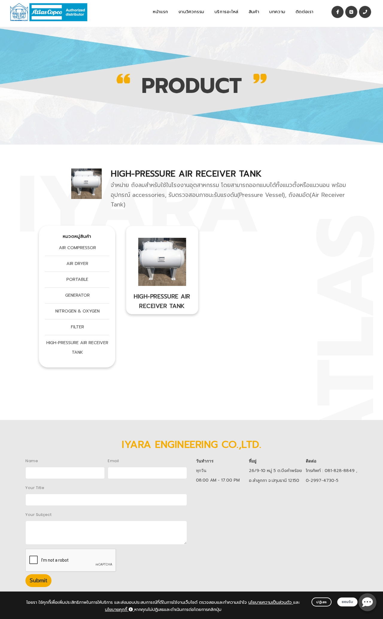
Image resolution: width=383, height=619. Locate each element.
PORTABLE (77, 279)
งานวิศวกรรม (191, 12)
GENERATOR (77, 295)
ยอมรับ (347, 601)
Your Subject (38, 514)
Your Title (34, 488)
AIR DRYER (77, 264)
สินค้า (254, 12)
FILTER (77, 327)
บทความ (277, 12)
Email (113, 461)
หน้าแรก (160, 12)
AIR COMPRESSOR (77, 248)
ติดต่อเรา (305, 12)
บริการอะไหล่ (226, 12)
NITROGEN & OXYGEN (77, 311)
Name (31, 461)
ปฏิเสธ (321, 602)
